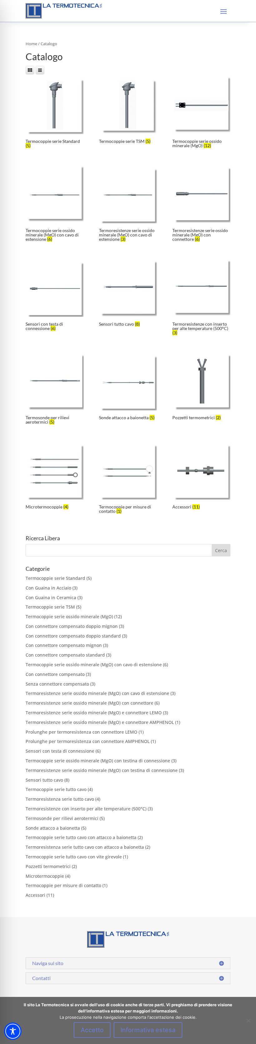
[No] (248, 1020)
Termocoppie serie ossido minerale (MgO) (69, 616)
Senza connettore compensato (57, 684)
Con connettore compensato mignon (64, 645)
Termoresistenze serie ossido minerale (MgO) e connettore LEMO (94, 713)
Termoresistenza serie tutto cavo (60, 799)
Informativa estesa (148, 1030)
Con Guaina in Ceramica (51, 597)
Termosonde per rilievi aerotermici (62, 818)
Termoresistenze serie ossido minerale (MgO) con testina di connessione (102, 770)
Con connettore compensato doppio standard (73, 636)
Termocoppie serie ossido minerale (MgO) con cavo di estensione (94, 665)
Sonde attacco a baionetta (53, 828)
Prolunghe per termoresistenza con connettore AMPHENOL (88, 741)
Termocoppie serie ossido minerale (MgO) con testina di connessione (98, 761)
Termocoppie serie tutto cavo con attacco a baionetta (81, 837)
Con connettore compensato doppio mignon (72, 626)
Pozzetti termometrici (48, 866)
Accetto (92, 1030)
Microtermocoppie (45, 876)
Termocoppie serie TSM (50, 607)
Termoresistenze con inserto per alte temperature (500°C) (86, 809)
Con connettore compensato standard (65, 655)
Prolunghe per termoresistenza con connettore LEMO (81, 732)
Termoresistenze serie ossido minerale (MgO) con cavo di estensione (97, 693)
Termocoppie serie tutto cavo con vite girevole (74, 857)
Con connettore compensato (55, 674)
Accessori (35, 895)
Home (31, 43)
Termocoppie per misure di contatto (63, 885)
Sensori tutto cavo (44, 780)
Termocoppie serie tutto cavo (56, 789)
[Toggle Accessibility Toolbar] (13, 1031)
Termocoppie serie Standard (55, 578)
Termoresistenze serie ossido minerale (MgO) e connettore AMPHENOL (100, 722)
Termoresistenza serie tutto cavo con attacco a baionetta (85, 847)
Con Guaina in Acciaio (48, 588)
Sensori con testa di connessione (60, 751)
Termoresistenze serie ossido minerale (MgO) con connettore (89, 703)
